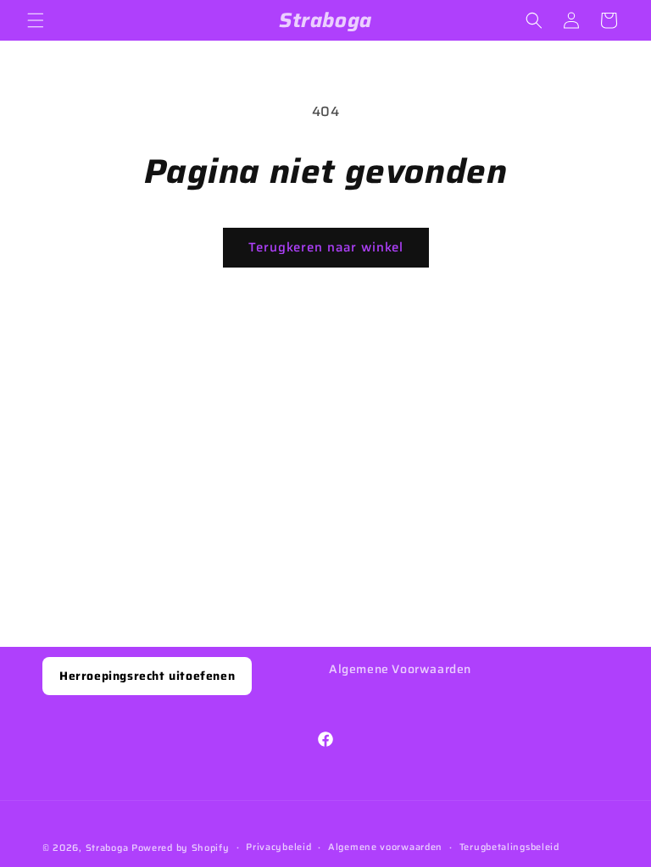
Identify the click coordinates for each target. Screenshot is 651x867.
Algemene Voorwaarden (400, 669)
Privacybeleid (278, 847)
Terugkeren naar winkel (325, 247)
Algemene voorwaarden (385, 847)
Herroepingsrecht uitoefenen (147, 675)
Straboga (107, 848)
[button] (35, 20)
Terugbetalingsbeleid (509, 847)
